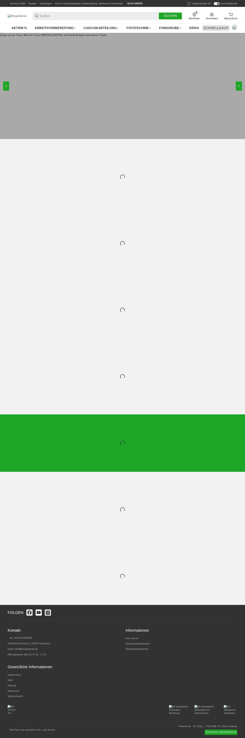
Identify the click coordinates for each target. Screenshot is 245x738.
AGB (10, 680)
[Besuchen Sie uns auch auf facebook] (29, 612)
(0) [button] (201, 3)
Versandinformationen (137, 649)
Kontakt (32, 3)
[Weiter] (239, 86)
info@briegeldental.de (26, 649)
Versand (51, 730)
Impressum (13, 691)
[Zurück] (6, 86)
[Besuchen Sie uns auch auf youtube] (39, 612)
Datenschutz (14, 675)
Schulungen (45, 3)
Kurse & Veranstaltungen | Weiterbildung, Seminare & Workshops (89, 3)
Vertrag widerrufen (221, 732)
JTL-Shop (198, 726)
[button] (234, 612)
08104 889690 (134, 3)
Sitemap (12, 685)
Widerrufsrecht (15, 696)
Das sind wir (132, 638)
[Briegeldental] (17, 15)
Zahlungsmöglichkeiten (138, 643)
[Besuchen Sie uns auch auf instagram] (48, 612)
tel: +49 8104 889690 (21, 638)
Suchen (170, 15)
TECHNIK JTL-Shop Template (221, 726)
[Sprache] (234, 27)
